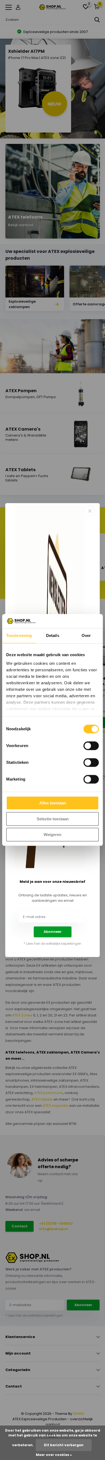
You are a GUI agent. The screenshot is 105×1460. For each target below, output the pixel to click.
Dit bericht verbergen (63, 1445)
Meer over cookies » (54, 1454)
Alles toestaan (52, 803)
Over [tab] (86, 635)
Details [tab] (52, 635)
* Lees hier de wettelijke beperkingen (52, 943)
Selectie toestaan (53, 819)
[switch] (91, 746)
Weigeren (52, 835)
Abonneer (53, 931)
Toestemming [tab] (19, 635)
